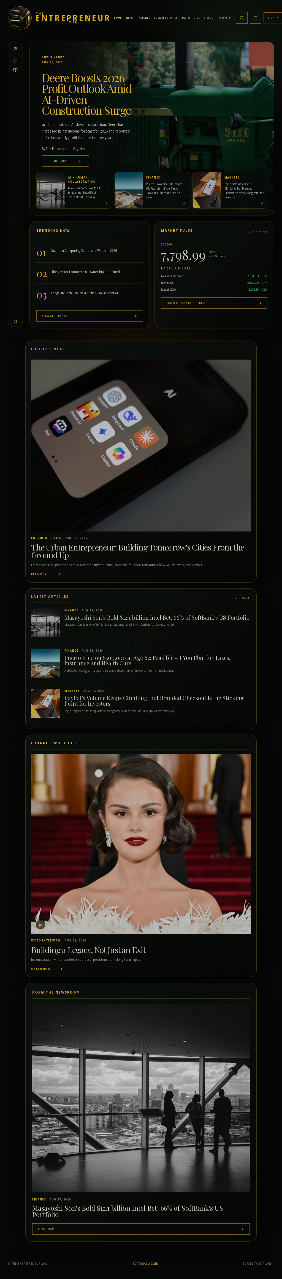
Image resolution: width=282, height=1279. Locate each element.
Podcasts (224, 18)
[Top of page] (15, 48)
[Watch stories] (15, 70)
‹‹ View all (243, 598)
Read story (58, 161)
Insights (144, 18)
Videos (208, 18)
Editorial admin (145, 1263)
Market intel (191, 18)
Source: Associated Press (186, 303)
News (129, 18)
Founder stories (165, 18)
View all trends (54, 316)
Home (117, 18)
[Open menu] (255, 18)
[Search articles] (242, 18)
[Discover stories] (15, 61)
